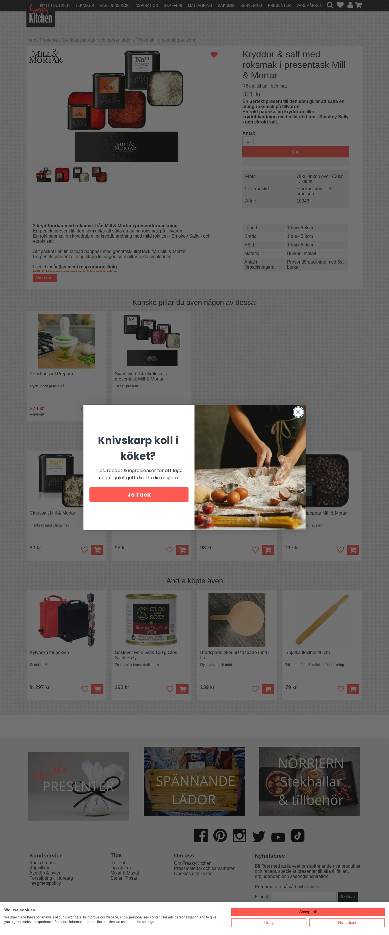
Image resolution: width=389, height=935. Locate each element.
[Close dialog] (298, 412)
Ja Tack (139, 495)
